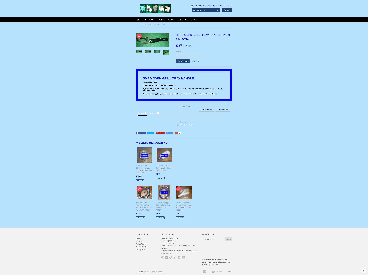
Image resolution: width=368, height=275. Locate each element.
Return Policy (140, 244)
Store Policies (183, 20)
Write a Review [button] (223, 109)
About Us (139, 241)
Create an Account (226, 6)
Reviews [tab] (141, 113)
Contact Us (171, 20)
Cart (228, 10)
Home (138, 20)
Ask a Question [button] (207, 109)
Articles (193, 20)
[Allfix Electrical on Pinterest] (170, 258)
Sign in (215, 6)
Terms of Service (141, 247)
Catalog (151, 20)
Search (138, 238)
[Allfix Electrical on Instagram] (179, 258)
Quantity (178, 52)
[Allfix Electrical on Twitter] (162, 258)
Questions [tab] (153, 113)
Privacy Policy (141, 250)
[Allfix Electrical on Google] (174, 258)
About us (161, 20)
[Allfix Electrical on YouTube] (183, 258)
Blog (144, 20)
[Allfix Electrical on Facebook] (166, 258)
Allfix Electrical (144, 271)
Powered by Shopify (156, 271)
